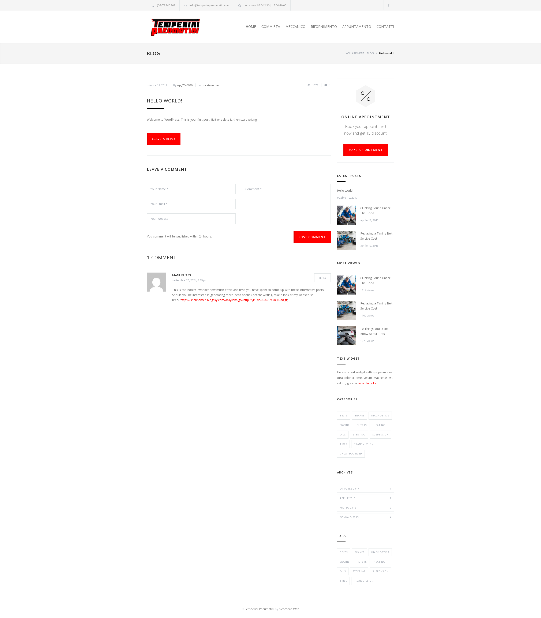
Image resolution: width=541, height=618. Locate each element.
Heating (379, 425)
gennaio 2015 (365, 517)
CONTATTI (385, 26)
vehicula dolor (367, 383)
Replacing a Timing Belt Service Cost (376, 235)
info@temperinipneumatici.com (210, 5)
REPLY (322, 277)
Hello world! (164, 100)
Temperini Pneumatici (259, 609)
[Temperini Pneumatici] (186, 26)
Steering (359, 434)
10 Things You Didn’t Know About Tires (374, 331)
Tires (343, 444)
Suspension (380, 434)
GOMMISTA (270, 26)
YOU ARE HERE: (355, 53)
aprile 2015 (365, 498)
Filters (362, 425)
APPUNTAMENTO (356, 26)
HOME (251, 26)
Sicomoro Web (289, 609)
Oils (343, 434)
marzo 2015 (365, 507)
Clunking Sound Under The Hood (375, 210)
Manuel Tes (181, 275)
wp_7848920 (185, 85)
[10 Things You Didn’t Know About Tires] (346, 335)
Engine (345, 425)
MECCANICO (295, 26)
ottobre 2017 (365, 488)
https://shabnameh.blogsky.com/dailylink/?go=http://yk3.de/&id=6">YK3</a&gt (234, 300)
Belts (344, 415)
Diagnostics (380, 415)
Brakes (359, 415)
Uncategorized (211, 85)
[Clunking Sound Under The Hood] (346, 215)
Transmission (363, 444)
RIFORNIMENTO (324, 26)
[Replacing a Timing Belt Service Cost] (346, 240)
